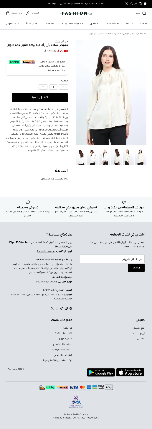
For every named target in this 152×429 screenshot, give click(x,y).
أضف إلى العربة (40, 97)
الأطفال (94, 24)
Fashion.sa (12, 369)
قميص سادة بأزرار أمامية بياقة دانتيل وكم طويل (109, 34)
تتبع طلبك (139, 328)
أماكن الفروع (65, 339)
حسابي (141, 339)
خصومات (49, 24)
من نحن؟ (67, 328)
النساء (129, 24)
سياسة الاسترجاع (62, 344)
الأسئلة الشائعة (63, 333)
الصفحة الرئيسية (139, 34)
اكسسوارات (112, 24)
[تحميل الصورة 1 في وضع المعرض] (111, 92)
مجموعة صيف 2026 (72, 24)
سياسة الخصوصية (62, 350)
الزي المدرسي (12, 24)
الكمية (64, 81)
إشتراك (136, 268)
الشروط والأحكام (63, 355)
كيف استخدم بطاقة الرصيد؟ (57, 361)
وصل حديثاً (31, 24)
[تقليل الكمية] (63, 87)
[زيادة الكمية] (43, 87)
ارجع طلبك (139, 333)
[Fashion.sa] (76, 13)
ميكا (57, 41)
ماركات (143, 24)
